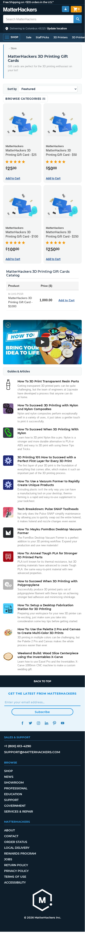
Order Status (15, 842)
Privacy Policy (16, 871)
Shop (8, 771)
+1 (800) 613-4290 (17, 746)
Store (14, 48)
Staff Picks (42, 37)
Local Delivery (16, 848)
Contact (11, 836)
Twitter (30, 723)
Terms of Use (15, 877)
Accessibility (15, 882)
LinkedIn (46, 723)
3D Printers (61, 37)
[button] (42, 28)
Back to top (42, 681)
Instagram (38, 723)
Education (13, 794)
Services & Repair (18, 811)
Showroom (14, 782)
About (9, 830)
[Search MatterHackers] (77, 19)
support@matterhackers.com (32, 752)
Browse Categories (23, 99)
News (8, 777)
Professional (15, 788)
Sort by (12, 89)
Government (15, 806)
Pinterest (54, 723)
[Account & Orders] (65, 9)
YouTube (62, 723)
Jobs (8, 859)
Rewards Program (20, 853)
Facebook (22, 723)
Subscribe (42, 712)
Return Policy (16, 865)
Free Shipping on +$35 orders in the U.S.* (28, 2)
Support (11, 800)
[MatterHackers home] (20, 10)
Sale (28, 37)
